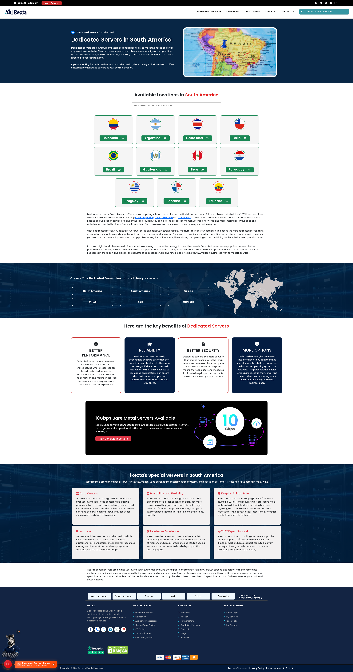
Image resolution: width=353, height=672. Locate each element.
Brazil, (138, 217)
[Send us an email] (332, 3)
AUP (285, 668)
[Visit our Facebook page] (90, 629)
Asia (173, 596)
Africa (198, 596)
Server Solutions (143, 633)
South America (124, 596)
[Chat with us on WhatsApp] (337, 3)
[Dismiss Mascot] (18, 631)
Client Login (232, 612)
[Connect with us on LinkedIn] (322, 3)
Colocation (232, 11)
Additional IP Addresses (146, 621)
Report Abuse (274, 668)
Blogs (183, 633)
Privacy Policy (257, 668)
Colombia (167, 217)
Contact (185, 629)
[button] (30, 664)
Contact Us (287, 11)
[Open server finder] (8, 664)
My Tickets (231, 625)
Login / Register (51, 3)
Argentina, (148, 217)
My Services (232, 616)
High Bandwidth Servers (113, 438)
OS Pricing (140, 629)
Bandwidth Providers (190, 625)
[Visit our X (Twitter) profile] (103, 629)
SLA (291, 668)
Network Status (188, 621)
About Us (270, 11)
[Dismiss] (53, 664)
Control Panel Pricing (145, 625)
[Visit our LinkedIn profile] (110, 629)
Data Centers (252, 11)
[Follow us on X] (327, 3)
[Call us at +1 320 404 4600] (97, 629)
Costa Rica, (184, 217)
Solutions (185, 612)
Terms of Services (238, 668)
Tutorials (185, 637)
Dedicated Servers (208, 11)
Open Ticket (232, 621)
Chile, (158, 217)
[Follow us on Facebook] (317, 3)
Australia (223, 596)
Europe (149, 596)
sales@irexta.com (28, 3)
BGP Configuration (144, 637)
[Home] (73, 32)
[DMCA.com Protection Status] (117, 650)
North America (99, 596)
